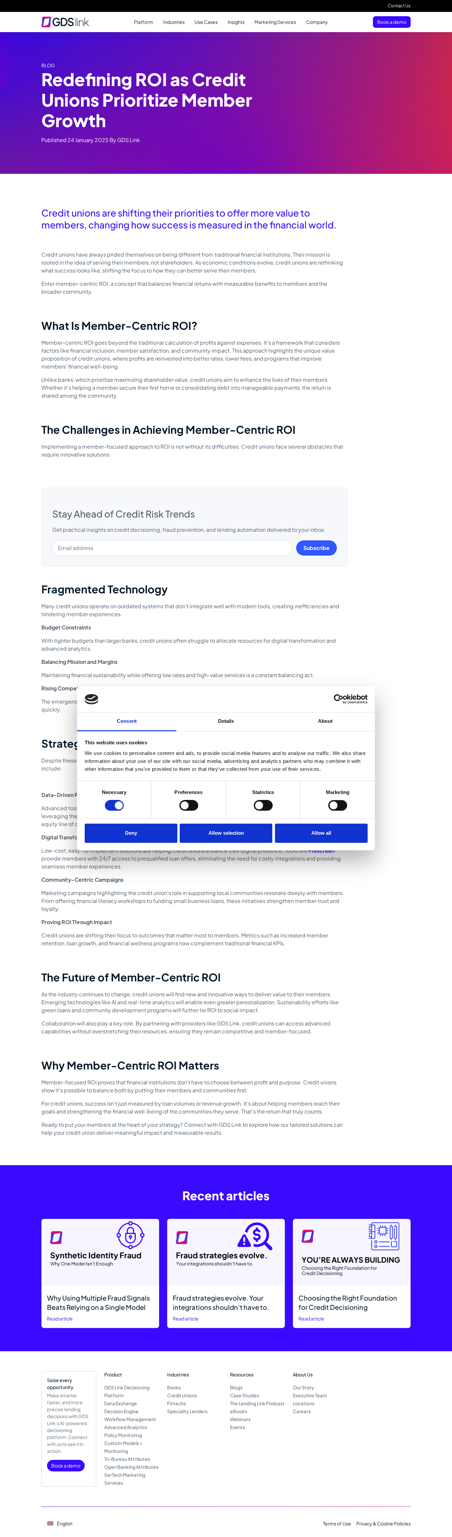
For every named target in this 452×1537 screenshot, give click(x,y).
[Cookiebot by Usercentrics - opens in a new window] (339, 699)
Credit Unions (182, 1395)
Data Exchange (120, 1403)
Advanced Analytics (125, 1427)
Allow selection (226, 833)
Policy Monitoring (123, 1435)
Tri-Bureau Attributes (127, 1459)
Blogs (236, 1387)
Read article (60, 1318)
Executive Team (310, 1395)
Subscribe (316, 547)
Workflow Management (130, 1419)
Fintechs (176, 1403)
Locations (303, 1403)
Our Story (303, 1387)
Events (237, 1427)
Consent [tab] (127, 721)
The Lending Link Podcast (257, 1403)
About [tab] (325, 721)
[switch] (188, 805)
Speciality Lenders (187, 1411)
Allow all (321, 833)
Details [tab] (226, 721)
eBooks (238, 1411)
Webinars (240, 1419)
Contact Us (399, 5)
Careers (302, 1411)
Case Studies (244, 1395)
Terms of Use (337, 1523)
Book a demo (391, 22)
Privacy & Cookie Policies (383, 1523)
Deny (131, 833)
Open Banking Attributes (131, 1467)
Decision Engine (121, 1411)
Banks (174, 1387)
